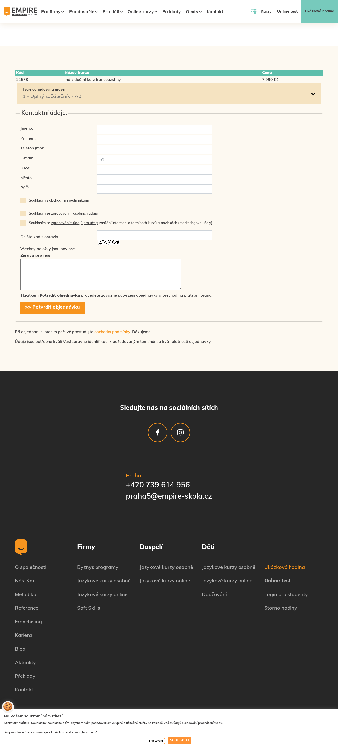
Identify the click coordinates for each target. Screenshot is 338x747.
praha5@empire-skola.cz (169, 497)
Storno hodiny (280, 608)
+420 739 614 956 (158, 485)
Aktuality (25, 662)
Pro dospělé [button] (81, 12)
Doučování (214, 594)
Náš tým (24, 581)
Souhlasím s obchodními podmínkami (59, 201)
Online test (287, 12)
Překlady (171, 12)
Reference (26, 608)
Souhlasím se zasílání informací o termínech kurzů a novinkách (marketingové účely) (120, 223)
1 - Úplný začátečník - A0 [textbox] (52, 96)
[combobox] (169, 96)
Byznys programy (97, 567)
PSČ (24, 188)
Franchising (28, 622)
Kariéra (23, 635)
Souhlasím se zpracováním (63, 214)
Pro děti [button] (111, 12)
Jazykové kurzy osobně (104, 581)
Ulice (24, 168)
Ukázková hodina (319, 11)
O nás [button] (192, 12)
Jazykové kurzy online (102, 594)
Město (26, 178)
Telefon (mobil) (34, 148)
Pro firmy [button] (51, 12)
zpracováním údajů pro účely (74, 223)
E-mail (26, 158)
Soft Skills (88, 608)
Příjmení (27, 139)
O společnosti (30, 567)
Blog (20, 649)
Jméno (26, 129)
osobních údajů (85, 214)
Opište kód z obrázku (39, 237)
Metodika (25, 594)
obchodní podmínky (112, 332)
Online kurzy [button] (141, 12)
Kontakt (215, 12)
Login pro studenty (286, 594)
